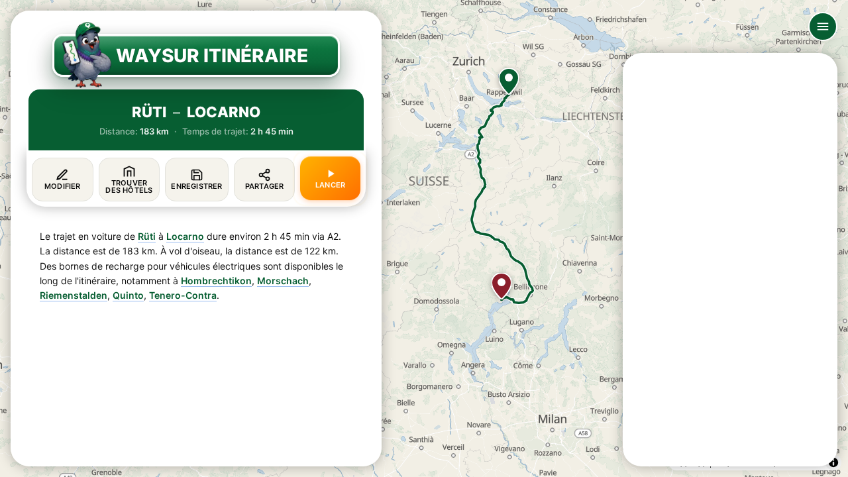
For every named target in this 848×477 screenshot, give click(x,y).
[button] (509, 81)
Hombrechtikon (216, 280)
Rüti (147, 236)
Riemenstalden (73, 295)
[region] (424, 238)
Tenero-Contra (183, 295)
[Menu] (822, 26)
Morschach (283, 280)
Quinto (128, 295)
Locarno (185, 236)
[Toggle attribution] (833, 462)
